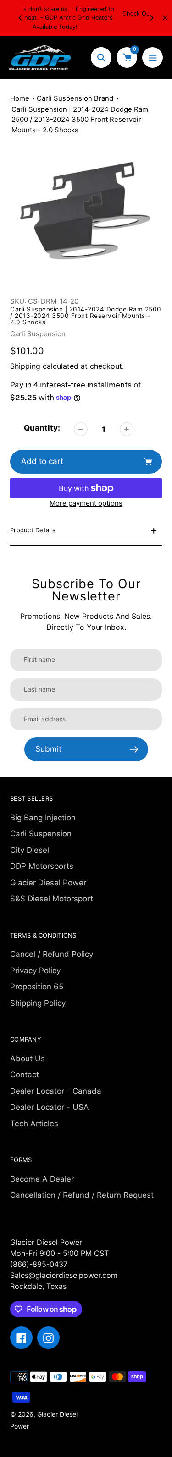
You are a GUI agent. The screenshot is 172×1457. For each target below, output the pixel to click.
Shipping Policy (38, 1003)
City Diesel (29, 850)
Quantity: (42, 427)
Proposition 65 (36, 986)
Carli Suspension (38, 333)
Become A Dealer (42, 1179)
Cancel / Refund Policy (51, 954)
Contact (24, 1074)
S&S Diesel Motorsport (51, 898)
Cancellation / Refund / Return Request (82, 1195)
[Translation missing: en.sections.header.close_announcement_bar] (165, 17)
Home (19, 98)
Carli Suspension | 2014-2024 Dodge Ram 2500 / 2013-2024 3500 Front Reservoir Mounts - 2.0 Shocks (79, 119)
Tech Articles (34, 1123)
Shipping (25, 366)
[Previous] (20, 17)
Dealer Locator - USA (49, 1107)
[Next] (151, 17)
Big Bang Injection (43, 817)
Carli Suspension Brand (75, 98)
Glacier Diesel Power (48, 882)
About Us (27, 1058)
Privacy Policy (35, 970)
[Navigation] (152, 57)
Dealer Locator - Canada (55, 1091)
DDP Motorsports (41, 866)
